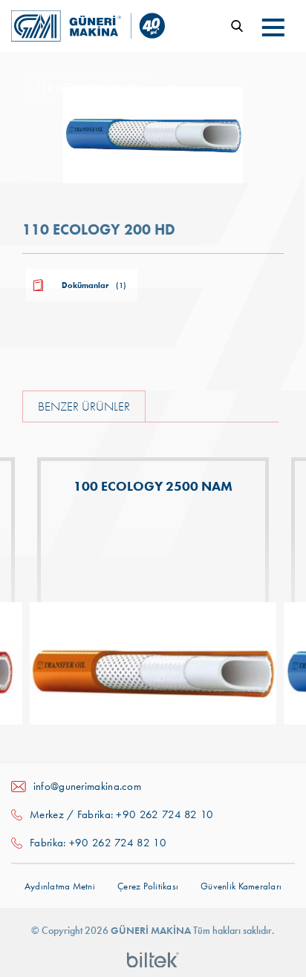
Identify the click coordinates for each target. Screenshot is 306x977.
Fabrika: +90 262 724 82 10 (98, 842)
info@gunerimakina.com (87, 786)
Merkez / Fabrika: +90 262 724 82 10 (122, 814)
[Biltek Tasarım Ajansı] (153, 958)
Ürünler (205, 90)
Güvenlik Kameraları (241, 886)
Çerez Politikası (147, 886)
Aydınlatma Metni (60, 886)
